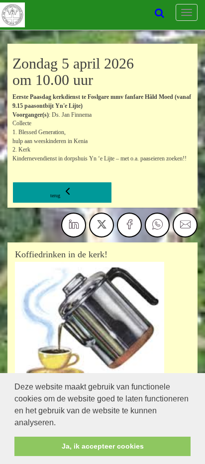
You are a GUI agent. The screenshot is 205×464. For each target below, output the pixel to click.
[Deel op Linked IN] (73, 225)
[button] (59, 423)
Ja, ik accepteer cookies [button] (103, 446)
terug (56, 195)
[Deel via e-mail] (185, 225)
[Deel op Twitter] (101, 225)
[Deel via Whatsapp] (157, 225)
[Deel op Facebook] (129, 225)
